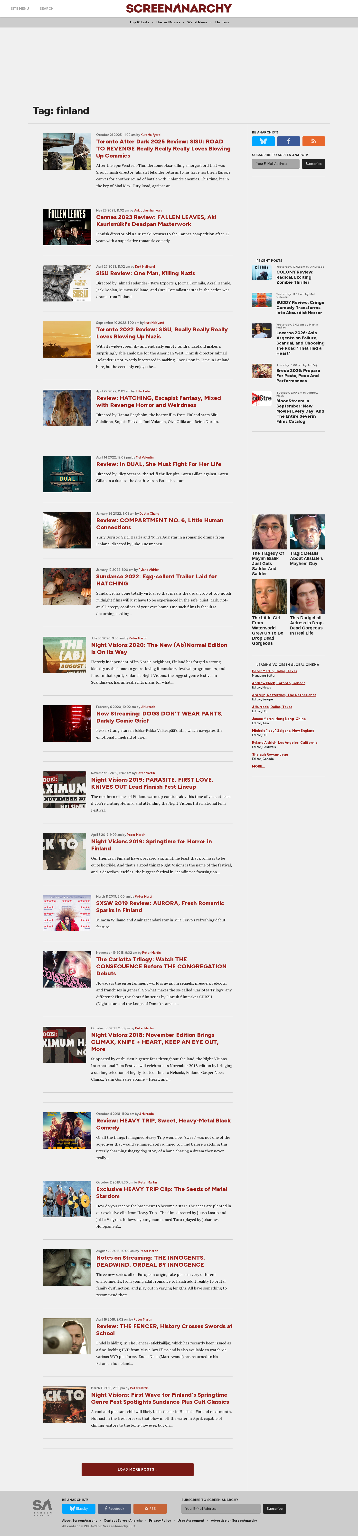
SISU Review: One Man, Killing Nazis (145, 273)
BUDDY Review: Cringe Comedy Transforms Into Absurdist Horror (300, 307)
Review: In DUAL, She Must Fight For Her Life (158, 464)
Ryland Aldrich (149, 570)
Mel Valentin (145, 457)
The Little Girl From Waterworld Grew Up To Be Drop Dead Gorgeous (267, 630)
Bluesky (82, 1509)
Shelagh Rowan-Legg (270, 754)
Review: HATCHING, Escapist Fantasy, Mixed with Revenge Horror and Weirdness (158, 401)
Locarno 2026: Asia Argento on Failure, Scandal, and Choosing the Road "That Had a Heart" (300, 343)
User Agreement (191, 1520)
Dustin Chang (149, 513)
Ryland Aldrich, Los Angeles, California (284, 743)
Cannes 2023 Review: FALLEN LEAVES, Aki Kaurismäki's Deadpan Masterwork (156, 220)
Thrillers (222, 22)
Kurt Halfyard (150, 135)
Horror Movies (168, 22)
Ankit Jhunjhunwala (148, 210)
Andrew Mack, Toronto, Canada (278, 683)
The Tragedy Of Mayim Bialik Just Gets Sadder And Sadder (268, 563)
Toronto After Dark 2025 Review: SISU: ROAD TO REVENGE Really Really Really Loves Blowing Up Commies (163, 148)
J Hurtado (142, 391)
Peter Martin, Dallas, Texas (274, 671)
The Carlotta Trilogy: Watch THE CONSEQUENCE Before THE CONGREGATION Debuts (161, 966)
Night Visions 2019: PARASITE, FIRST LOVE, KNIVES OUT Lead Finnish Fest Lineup (152, 783)
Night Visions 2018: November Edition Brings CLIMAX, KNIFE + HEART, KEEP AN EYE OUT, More (155, 1041)
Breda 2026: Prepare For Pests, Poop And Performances (298, 375)
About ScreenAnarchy (79, 1520)
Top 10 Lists (139, 22)
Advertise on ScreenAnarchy (234, 1520)
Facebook (116, 1509)
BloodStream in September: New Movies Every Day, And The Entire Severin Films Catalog (300, 411)
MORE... (258, 766)
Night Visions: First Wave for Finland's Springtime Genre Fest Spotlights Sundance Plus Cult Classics (160, 1398)
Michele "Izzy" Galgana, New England (283, 731)
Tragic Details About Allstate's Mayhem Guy (306, 558)
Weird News (197, 22)
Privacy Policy (160, 1520)
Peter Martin (138, 638)
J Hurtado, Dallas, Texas (272, 707)
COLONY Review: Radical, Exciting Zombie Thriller (294, 277)
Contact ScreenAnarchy (123, 1520)
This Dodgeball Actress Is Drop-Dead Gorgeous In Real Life (307, 625)
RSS (153, 1509)
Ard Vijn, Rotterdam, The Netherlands (284, 695)
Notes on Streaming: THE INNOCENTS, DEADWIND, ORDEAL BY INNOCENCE (150, 1261)
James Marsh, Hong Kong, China (279, 719)
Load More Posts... (137, 1469)
